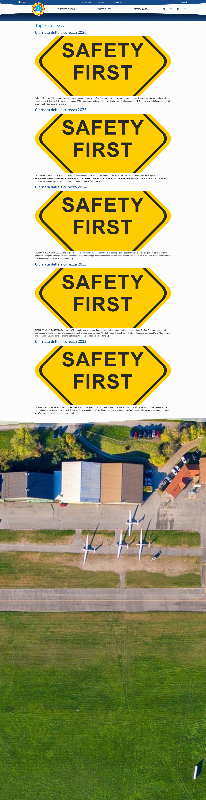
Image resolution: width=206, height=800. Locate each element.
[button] (164, 9)
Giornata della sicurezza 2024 (61, 187)
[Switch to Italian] (20, 2)
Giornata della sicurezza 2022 (60, 341)
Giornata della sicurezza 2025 (60, 109)
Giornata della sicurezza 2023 (60, 264)
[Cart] (171, 9)
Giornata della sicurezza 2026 (60, 32)
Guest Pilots (104, 9)
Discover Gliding (66, 9)
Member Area (141, 9)
